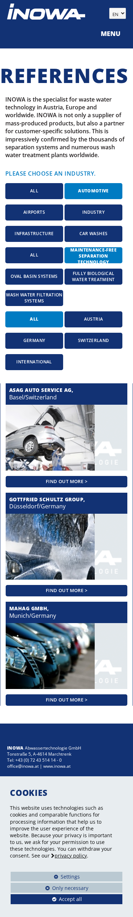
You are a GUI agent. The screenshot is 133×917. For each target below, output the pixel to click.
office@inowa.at (23, 766)
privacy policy (71, 855)
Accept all (46, 899)
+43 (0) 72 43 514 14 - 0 (38, 760)
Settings (45, 877)
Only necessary (49, 888)
